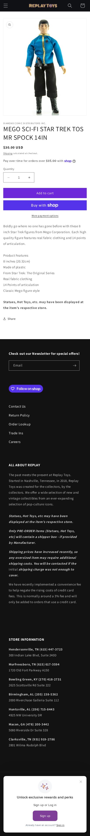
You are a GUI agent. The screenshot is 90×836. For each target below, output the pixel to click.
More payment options (45, 215)
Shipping (7, 153)
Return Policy (19, 415)
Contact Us (17, 406)
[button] (5, 5)
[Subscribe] (74, 365)
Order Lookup (20, 424)
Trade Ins (16, 433)
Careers (15, 442)
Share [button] (12, 319)
